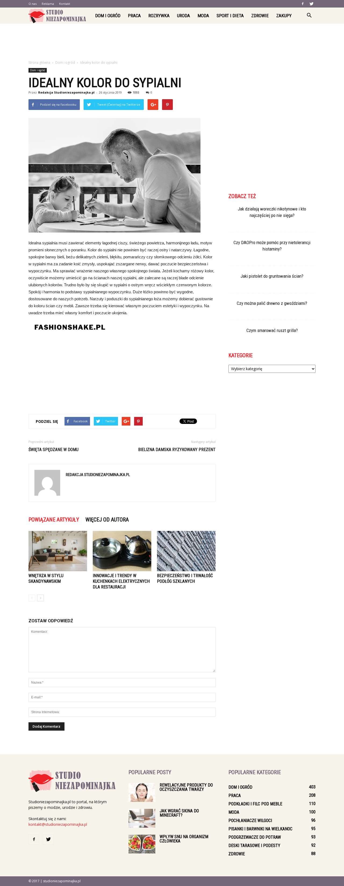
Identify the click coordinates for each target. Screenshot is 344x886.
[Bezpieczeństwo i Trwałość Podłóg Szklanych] (186, 551)
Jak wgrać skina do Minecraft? (179, 813)
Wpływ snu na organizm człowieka (184, 839)
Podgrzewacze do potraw (254, 837)
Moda (203, 15)
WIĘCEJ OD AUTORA (107, 519)
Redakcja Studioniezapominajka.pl (66, 92)
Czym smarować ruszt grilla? (272, 330)
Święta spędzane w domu (53, 449)
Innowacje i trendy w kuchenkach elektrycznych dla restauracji (121, 581)
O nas (32, 4)
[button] (309, 15)
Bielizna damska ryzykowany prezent (177, 449)
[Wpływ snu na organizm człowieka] (141, 844)
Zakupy (284, 15)
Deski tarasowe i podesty (254, 845)
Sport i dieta (230, 15)
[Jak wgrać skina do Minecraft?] (141, 818)
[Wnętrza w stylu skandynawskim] (57, 551)
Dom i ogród (107, 15)
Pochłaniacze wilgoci (250, 820)
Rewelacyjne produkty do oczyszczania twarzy (186, 787)
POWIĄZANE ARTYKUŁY (53, 519)
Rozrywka (159, 15)
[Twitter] (311, 4)
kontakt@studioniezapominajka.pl (57, 824)
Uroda (183, 15)
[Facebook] (303, 4)
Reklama (48, 4)
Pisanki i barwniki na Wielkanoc (260, 828)
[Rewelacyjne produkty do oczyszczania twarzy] (141, 792)
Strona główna (39, 62)
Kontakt (64, 4)
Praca (134, 15)
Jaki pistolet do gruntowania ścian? (272, 276)
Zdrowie (260, 15)
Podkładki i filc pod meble (255, 803)
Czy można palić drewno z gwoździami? (272, 303)
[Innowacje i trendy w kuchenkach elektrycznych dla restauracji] (122, 551)
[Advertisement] (172, 42)
